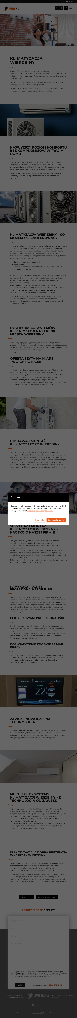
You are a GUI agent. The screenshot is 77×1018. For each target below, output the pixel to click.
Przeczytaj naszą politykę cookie (40, 511)
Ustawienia (39, 520)
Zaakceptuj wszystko (56, 520)
